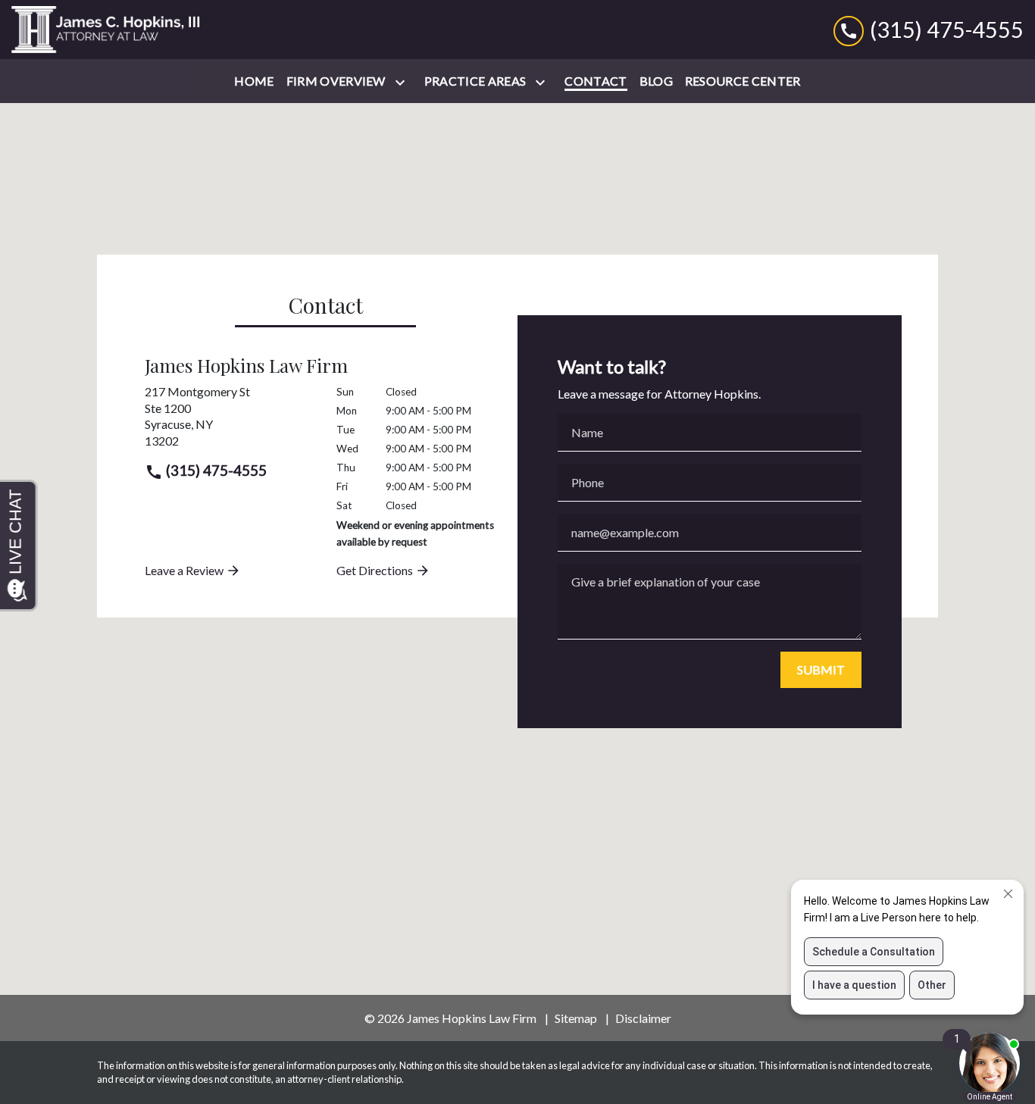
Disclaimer (643, 1018)
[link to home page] (106, 29)
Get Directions (375, 570)
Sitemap (576, 1018)
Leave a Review (185, 570)
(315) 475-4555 (215, 470)
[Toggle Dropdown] (403, 82)
